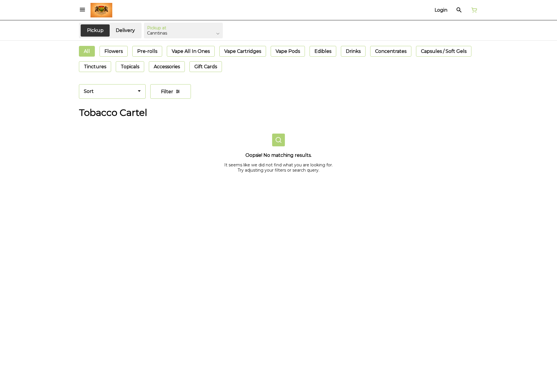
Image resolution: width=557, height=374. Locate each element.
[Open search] (459, 10)
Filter (167, 91)
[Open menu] (82, 9)
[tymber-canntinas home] (101, 10)
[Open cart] (473, 10)
